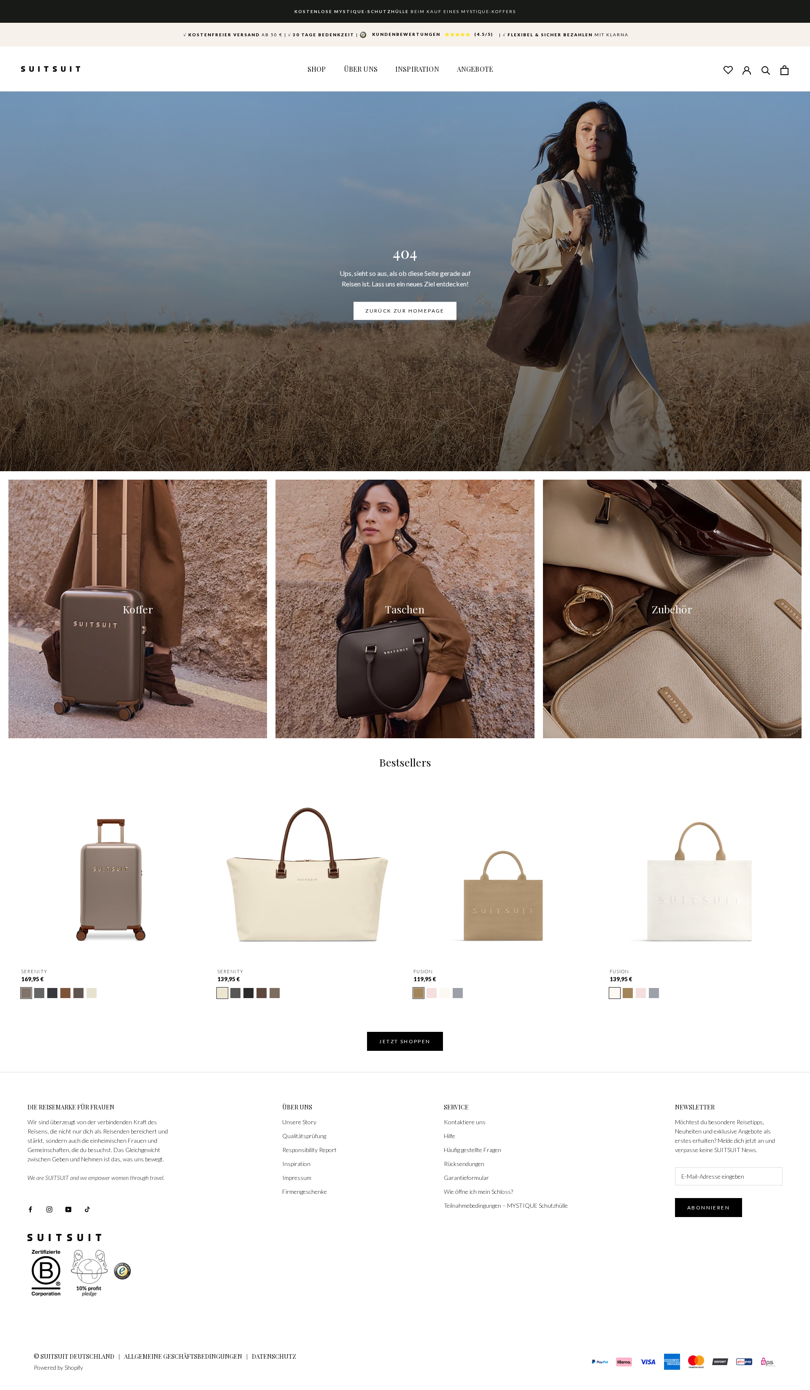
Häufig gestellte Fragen (472, 1149)
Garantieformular (466, 1177)
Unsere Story (299, 1121)
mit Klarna (566, 34)
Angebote (475, 69)
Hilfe (449, 1135)
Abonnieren (708, 1207)
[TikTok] (87, 1208)
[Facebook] (30, 1208)
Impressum (296, 1177)
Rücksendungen (464, 1163)
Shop (317, 69)
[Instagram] (49, 1208)
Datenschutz (274, 1356)
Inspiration (417, 69)
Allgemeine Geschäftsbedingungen (183, 1356)
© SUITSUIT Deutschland (74, 1356)
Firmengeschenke (304, 1191)
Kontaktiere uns (465, 1121)
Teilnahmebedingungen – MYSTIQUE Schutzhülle (506, 1205)
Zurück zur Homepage (405, 311)
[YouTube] (68, 1208)
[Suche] (765, 69)
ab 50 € (233, 34)
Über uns (361, 69)
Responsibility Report (309, 1149)
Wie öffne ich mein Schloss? (478, 1191)
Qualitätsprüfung (304, 1135)
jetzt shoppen (404, 1041)
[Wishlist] (728, 69)
